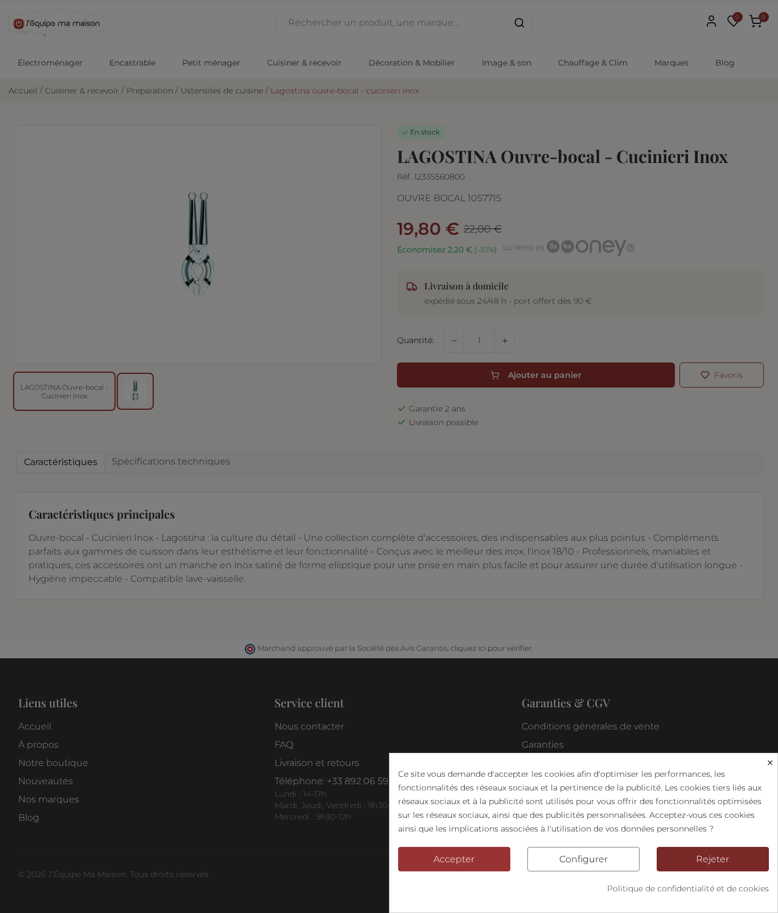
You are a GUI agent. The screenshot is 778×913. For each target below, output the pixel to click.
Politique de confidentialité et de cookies (688, 888)
